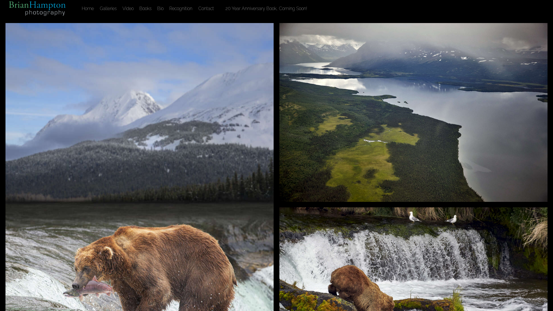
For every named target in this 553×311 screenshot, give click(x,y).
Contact (206, 8)
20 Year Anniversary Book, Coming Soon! (266, 8)
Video (128, 8)
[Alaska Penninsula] (413, 112)
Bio (160, 8)
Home (88, 8)
